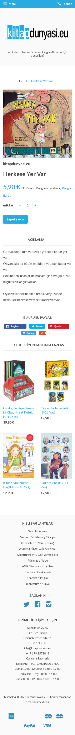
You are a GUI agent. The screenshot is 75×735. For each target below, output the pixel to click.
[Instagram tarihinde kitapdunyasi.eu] (48, 605)
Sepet (67, 3)
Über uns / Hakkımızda (37, 572)
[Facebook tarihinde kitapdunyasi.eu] (37, 605)
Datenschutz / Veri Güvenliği (37, 543)
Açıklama (36, 239)
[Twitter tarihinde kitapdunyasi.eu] (26, 605)
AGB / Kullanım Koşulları (37, 566)
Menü (12, 3)
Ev (20, 81)
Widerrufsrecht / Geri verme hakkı (37, 554)
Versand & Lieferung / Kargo (37, 537)
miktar (8, 205)
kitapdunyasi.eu (37, 697)
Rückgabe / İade (38, 560)
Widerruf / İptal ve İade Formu (37, 549)
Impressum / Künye (37, 583)
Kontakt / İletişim (37, 578)
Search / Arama (37, 531)
